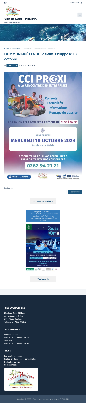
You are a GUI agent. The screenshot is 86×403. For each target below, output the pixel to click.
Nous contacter (10, 365)
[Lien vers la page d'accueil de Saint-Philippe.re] (20, 11)
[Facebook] (5, 3)
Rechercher (9, 188)
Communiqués (12, 65)
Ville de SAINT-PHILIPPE (20, 18)
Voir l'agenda (43, 279)
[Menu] (79, 15)
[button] (42, 39)
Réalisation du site (12, 362)
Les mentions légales (13, 356)
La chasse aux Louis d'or (43, 201)
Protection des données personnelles (20, 359)
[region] (43, 32)
